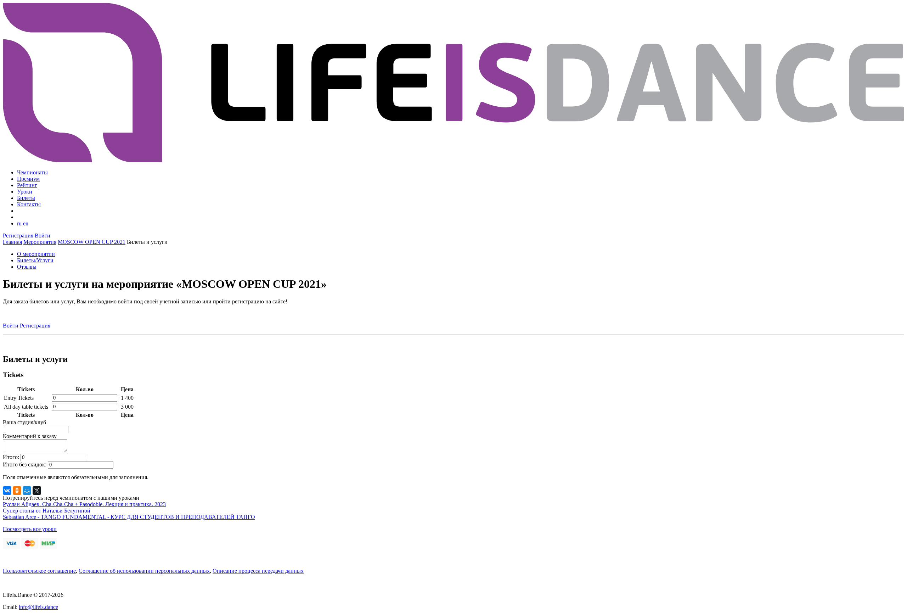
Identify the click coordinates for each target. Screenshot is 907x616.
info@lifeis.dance (38, 607)
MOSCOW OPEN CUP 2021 (91, 242)
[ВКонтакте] (7, 490)
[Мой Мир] (27, 490)
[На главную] (453, 160)
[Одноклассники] (17, 490)
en (25, 223)
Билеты (26, 198)
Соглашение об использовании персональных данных (144, 571)
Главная (12, 242)
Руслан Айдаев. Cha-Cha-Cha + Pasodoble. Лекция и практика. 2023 (84, 504)
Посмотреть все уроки (30, 529)
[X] (37, 490)
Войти (42, 236)
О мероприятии (36, 254)
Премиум (28, 179)
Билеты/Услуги (35, 260)
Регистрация (18, 236)
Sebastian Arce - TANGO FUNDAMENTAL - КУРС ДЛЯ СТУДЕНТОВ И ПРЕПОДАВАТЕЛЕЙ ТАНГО (129, 517)
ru (19, 223)
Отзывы (26, 267)
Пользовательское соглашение (39, 571)
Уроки (24, 192)
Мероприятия (39, 242)
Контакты (29, 204)
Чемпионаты (32, 172)
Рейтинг (27, 185)
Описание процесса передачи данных (258, 571)
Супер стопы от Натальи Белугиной (46, 511)
